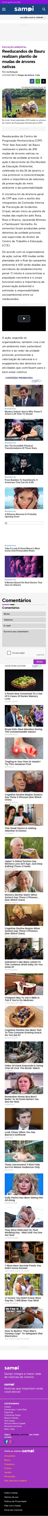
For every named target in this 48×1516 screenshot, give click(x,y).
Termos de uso (11, 1497)
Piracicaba (9, 1476)
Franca (7, 1468)
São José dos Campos (15, 1480)
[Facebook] (32, 81)
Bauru (7, 1460)
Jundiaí (7, 1472)
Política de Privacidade (15, 1501)
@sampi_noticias (20, 1434)
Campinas (9, 1464)
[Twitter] (43, 81)
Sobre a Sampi (11, 1493)
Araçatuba (9, 1456)
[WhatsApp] (37, 81)
